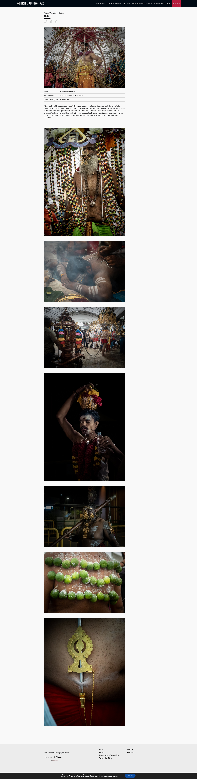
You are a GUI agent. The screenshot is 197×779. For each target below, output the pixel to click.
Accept (130, 776)
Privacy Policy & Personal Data (109, 755)
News (128, 3)
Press (134, 3)
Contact (101, 752)
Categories (110, 3)
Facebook (130, 749)
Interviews (140, 3)
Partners (157, 3)
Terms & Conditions (105, 758)
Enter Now (176, 3)
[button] (45, 21)
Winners (118, 3)
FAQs (163, 3)
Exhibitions (148, 3)
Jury (123, 3)
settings (115, 777)
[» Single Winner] (30, 3)
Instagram (130, 752)
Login (168, 3)
